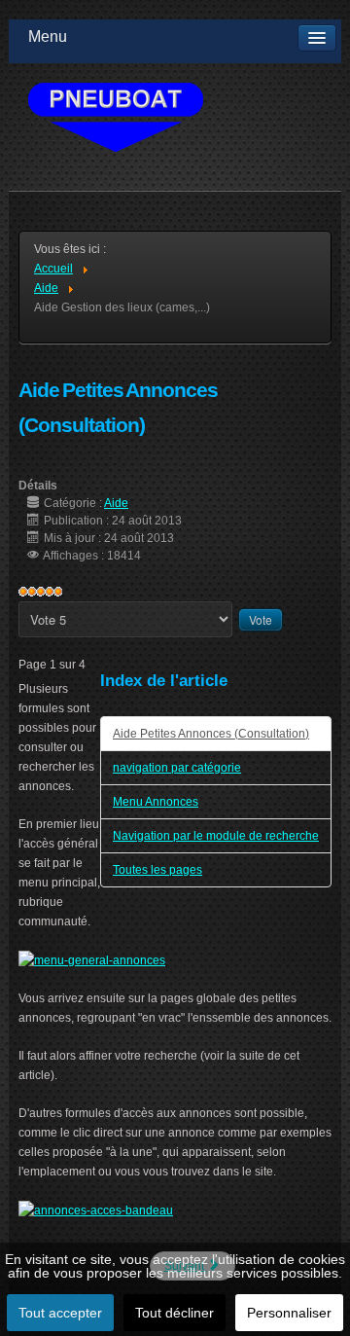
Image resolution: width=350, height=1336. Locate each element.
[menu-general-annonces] (91, 959)
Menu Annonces (155, 802)
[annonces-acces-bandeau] (95, 1209)
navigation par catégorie (177, 768)
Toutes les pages (157, 870)
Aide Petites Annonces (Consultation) (211, 733)
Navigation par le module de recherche (216, 836)
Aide (116, 503)
